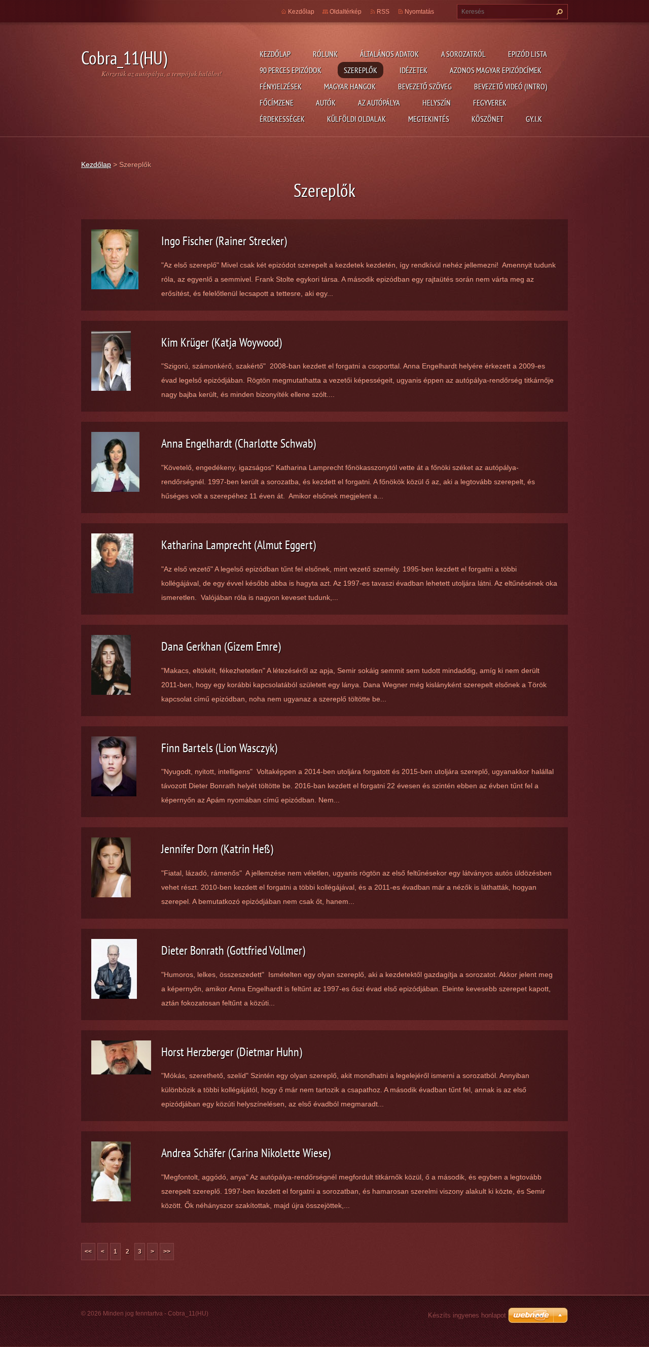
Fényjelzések (281, 86)
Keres (558, 11)
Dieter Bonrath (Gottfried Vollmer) (233, 950)
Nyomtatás (419, 11)
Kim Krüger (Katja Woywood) (221, 342)
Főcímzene (277, 102)
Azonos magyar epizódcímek (496, 70)
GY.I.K (534, 119)
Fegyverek (490, 102)
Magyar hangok (350, 86)
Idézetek (413, 70)
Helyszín (436, 102)
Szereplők (360, 70)
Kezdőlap (275, 54)
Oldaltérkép (346, 11)
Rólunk (325, 54)
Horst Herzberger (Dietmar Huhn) (231, 1052)
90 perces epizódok (290, 70)
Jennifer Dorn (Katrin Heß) (217, 849)
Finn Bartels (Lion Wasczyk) (219, 748)
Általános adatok (389, 54)
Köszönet (487, 119)
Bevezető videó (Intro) (510, 86)
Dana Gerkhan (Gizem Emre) (221, 646)
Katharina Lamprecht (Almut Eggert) (238, 545)
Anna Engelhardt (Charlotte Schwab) (238, 443)
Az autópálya (379, 102)
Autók (326, 102)
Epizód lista (527, 54)
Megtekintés (428, 119)
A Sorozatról (463, 54)
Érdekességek (282, 119)
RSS (383, 11)
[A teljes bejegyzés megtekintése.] (114, 259)
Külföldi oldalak (356, 119)
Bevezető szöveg (425, 86)
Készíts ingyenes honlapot (467, 1315)
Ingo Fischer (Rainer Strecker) (224, 241)
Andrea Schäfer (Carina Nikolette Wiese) (246, 1153)
